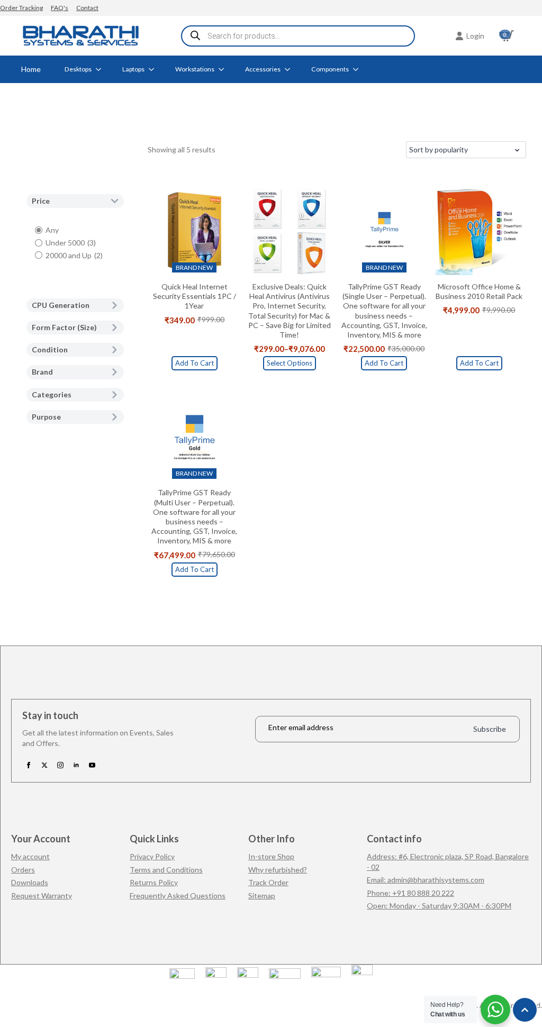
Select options (289, 363)
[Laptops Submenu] (154, 69)
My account (30, 856)
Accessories (263, 69)
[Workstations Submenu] (224, 69)
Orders (23, 869)
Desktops (78, 69)
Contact (87, 8)
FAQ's (59, 8)
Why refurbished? (277, 869)
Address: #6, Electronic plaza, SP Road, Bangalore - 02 (448, 861)
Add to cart (194, 363)
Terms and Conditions (166, 869)
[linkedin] (76, 765)
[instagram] (60, 765)
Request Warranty (41, 895)
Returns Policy (154, 882)
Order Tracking (21, 8)
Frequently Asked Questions (177, 895)
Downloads (29, 882)
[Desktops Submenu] (102, 69)
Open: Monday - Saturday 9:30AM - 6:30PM (439, 905)
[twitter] (44, 765)
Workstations (194, 69)
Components (330, 69)
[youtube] (92, 765)
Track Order (268, 882)
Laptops (133, 69)
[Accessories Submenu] (291, 69)
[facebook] (28, 765)
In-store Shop (271, 856)
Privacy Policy (152, 856)
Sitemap (261, 895)
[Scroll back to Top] (525, 1010)
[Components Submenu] (359, 69)
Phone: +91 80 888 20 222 (410, 892)
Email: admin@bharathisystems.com (425, 879)
